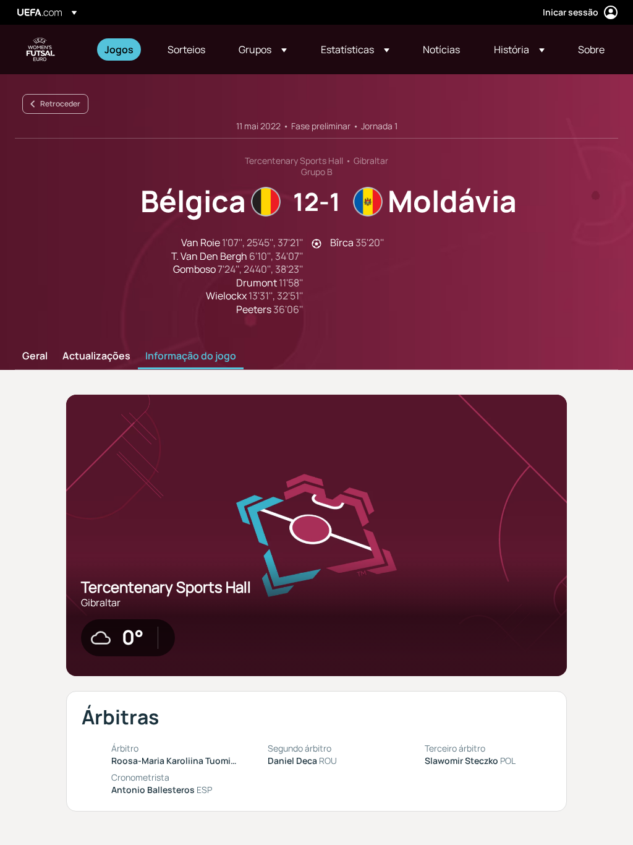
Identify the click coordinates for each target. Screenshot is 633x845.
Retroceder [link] (60, 103)
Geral (35, 356)
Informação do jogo (190, 356)
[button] (263, 49)
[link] (119, 49)
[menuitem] (120, 49)
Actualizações (96, 356)
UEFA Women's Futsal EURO (41, 49)
